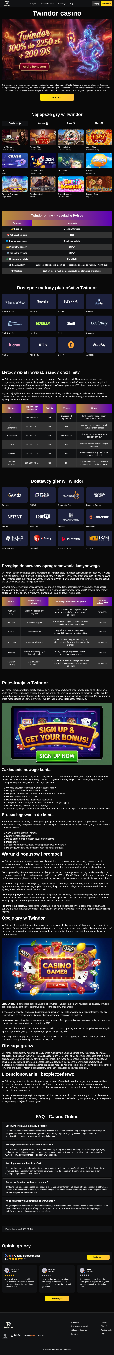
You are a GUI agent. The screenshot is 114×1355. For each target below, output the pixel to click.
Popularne (13, 123)
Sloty (97, 123)
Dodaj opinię (98, 1257)
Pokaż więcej (57, 1298)
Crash (69, 123)
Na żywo (41, 123)
